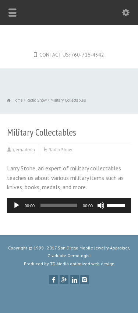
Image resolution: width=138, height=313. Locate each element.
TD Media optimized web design (82, 263)
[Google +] (64, 279)
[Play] (16, 205)
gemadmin (24, 149)
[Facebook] (53, 279)
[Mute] (101, 205)
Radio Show (60, 149)
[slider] (117, 204)
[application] (69, 205)
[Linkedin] (74, 279)
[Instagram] (84, 279)
